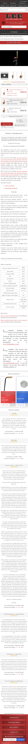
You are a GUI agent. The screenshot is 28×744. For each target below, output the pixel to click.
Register (3, 5)
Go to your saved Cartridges (16, 23)
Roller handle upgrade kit (11, 188)
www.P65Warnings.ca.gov (11, 344)
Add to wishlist (21, 120)
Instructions (22, 3)
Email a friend (21, 125)
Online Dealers (5, 1)
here (12, 143)
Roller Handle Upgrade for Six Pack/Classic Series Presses (8, 394)
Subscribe (21, 739)
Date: (12, 431)
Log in (7, 5)
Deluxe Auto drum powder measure (12, 159)
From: (6, 431)
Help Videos (13, 3)
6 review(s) (13, 81)
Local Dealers (23, 1)
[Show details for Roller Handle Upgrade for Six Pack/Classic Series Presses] (8, 383)
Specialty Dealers (14, 1)
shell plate (24, 159)
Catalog (5, 3)
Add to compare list (8, 125)
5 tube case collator (9, 185)
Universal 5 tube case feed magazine (10, 161)
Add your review (21, 81)
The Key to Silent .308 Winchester (9, 315)
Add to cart (7, 124)
